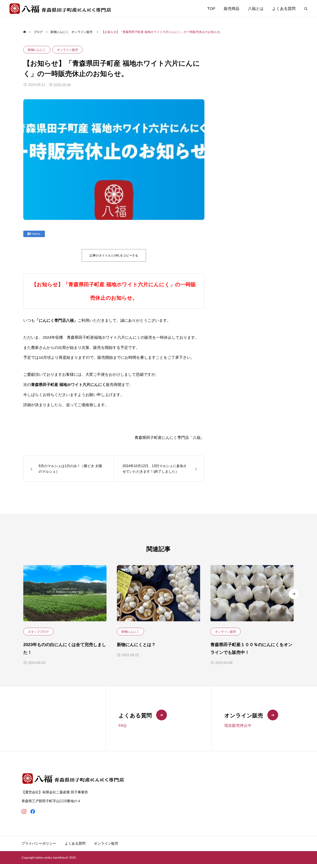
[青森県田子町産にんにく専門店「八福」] (61, 8)
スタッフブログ (38, 631)
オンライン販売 (67, 49)
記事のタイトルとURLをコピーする (114, 255)
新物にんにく (37, 49)
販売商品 (231, 8)
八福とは (256, 8)
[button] (294, 593)
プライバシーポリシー (39, 843)
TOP (211, 8)
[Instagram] (24, 811)
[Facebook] (32, 811)
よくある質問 (283, 8)
